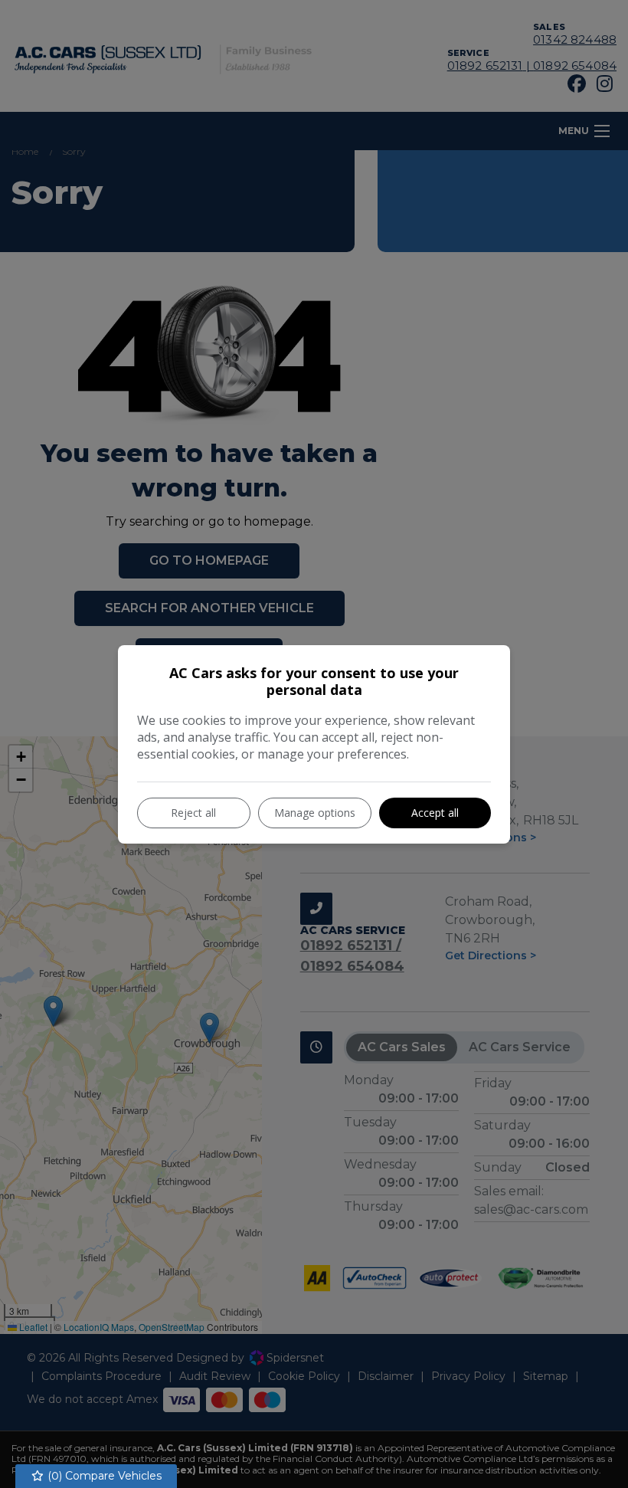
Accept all (435, 812)
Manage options (314, 812)
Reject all (193, 812)
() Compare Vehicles (103, 1476)
